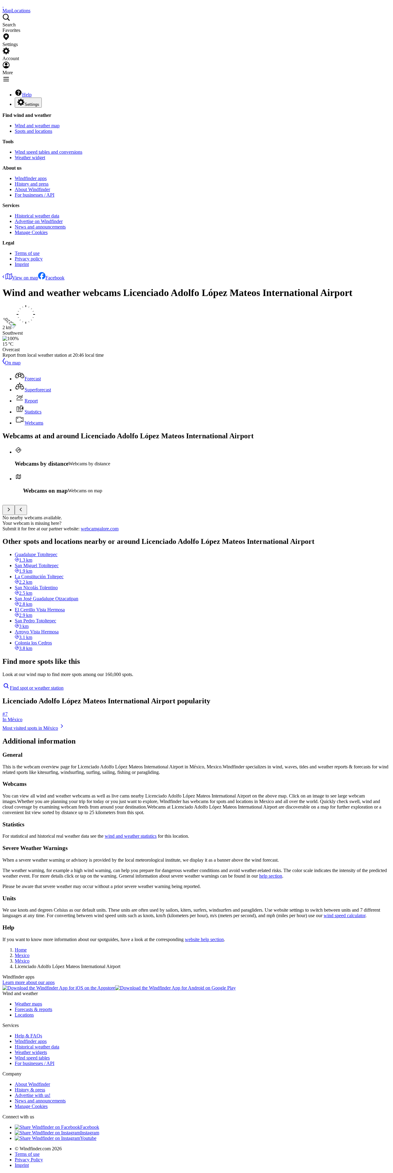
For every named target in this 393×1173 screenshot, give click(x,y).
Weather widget (30, 157)
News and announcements (40, 226)
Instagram (89, 1132)
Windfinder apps (31, 178)
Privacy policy (29, 258)
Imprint (22, 264)
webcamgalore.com (100, 528)
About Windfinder (32, 189)
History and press (32, 184)
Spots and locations (33, 131)
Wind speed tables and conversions (48, 152)
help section (270, 876)
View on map (25, 277)
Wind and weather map (37, 125)
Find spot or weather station (37, 687)
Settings (32, 104)
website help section (204, 939)
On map (13, 362)
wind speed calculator (344, 915)
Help (27, 94)
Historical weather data (37, 215)
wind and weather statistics (131, 836)
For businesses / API (34, 195)
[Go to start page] (3, 5)
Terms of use (27, 253)
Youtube (88, 1138)
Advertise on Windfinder (39, 221)
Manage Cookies (31, 232)
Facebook (54, 277)
